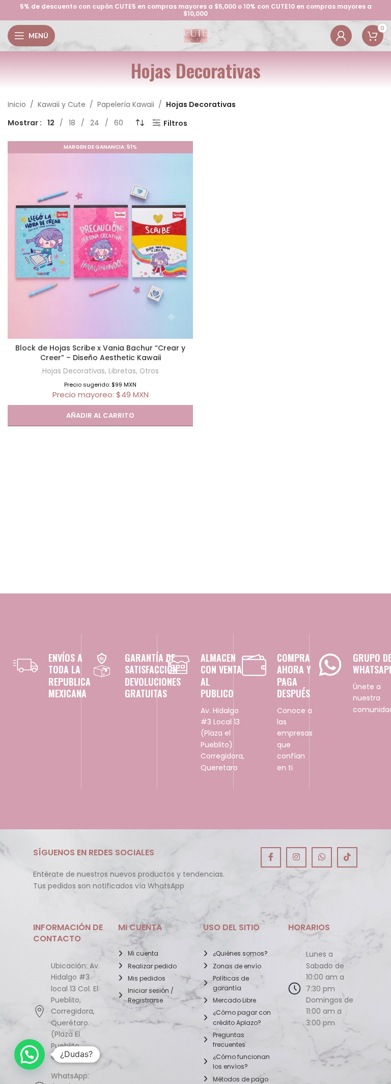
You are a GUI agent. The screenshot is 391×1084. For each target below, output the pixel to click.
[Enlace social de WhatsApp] (322, 857)
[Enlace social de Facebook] (271, 857)
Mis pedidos (146, 978)
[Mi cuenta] (341, 35)
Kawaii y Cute (62, 104)
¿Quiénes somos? (240, 953)
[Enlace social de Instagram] (296, 857)
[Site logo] (195, 35)
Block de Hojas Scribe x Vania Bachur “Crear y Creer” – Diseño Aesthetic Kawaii (100, 353)
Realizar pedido (152, 966)
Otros (149, 371)
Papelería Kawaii (125, 104)
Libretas (122, 371)
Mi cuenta (143, 953)
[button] (100, 415)
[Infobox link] (43, 676)
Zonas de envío (237, 966)
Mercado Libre (234, 1000)
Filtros (175, 123)
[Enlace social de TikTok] (347, 857)
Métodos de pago (240, 1079)
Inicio (17, 104)
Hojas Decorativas (73, 371)
